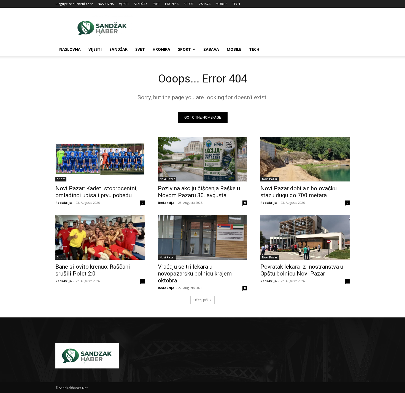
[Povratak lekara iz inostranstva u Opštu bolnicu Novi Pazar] (305, 237)
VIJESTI (124, 4)
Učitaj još (200, 300)
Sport (61, 179)
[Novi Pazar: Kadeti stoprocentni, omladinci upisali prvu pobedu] (100, 159)
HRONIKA (172, 4)
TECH (236, 4)
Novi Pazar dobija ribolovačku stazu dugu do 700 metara (298, 192)
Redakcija (63, 202)
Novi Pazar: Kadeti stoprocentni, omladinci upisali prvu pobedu (96, 192)
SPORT (189, 4)
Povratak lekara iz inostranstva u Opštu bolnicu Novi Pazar (301, 270)
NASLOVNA (106, 4)
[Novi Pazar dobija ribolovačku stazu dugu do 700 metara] (305, 159)
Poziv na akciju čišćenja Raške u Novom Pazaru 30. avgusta (199, 192)
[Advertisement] (249, 27)
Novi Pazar (167, 179)
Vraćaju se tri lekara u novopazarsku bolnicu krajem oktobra (195, 273)
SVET (156, 4)
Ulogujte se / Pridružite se (74, 4)
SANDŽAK (140, 4)
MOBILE (221, 4)
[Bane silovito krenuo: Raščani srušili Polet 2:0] (100, 237)
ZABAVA (204, 4)
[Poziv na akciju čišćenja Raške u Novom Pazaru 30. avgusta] (202, 159)
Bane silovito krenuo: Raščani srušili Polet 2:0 (92, 270)
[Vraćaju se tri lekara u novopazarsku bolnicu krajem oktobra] (202, 237)
